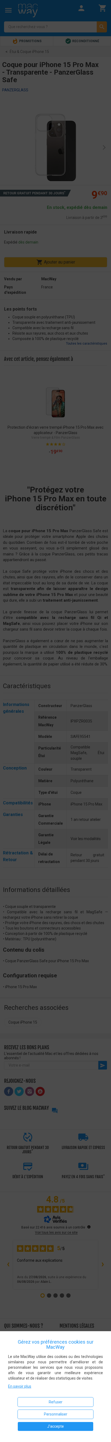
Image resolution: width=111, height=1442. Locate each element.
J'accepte (55, 1426)
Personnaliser (55, 1414)
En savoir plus (19, 1386)
